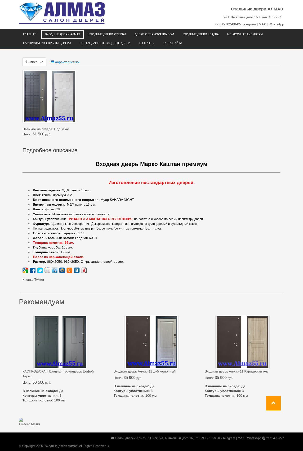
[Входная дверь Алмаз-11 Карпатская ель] (242, 342)
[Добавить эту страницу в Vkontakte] (77, 270)
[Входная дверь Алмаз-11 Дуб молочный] (151, 342)
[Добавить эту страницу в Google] (25, 270)
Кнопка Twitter (33, 279)
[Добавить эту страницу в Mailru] (62, 270)
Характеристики (67, 62)
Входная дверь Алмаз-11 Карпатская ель (236, 371)
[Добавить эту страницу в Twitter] (40, 270)
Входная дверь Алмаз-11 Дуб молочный (145, 371)
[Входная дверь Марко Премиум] (49, 96)
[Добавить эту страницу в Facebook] (33, 270)
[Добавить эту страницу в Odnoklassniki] (69, 270)
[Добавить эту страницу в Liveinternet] (47, 270)
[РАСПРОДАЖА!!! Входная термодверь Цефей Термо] (60, 342)
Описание (35, 62)
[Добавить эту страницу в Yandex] (84, 270)
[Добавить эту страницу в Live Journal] (55, 270)
